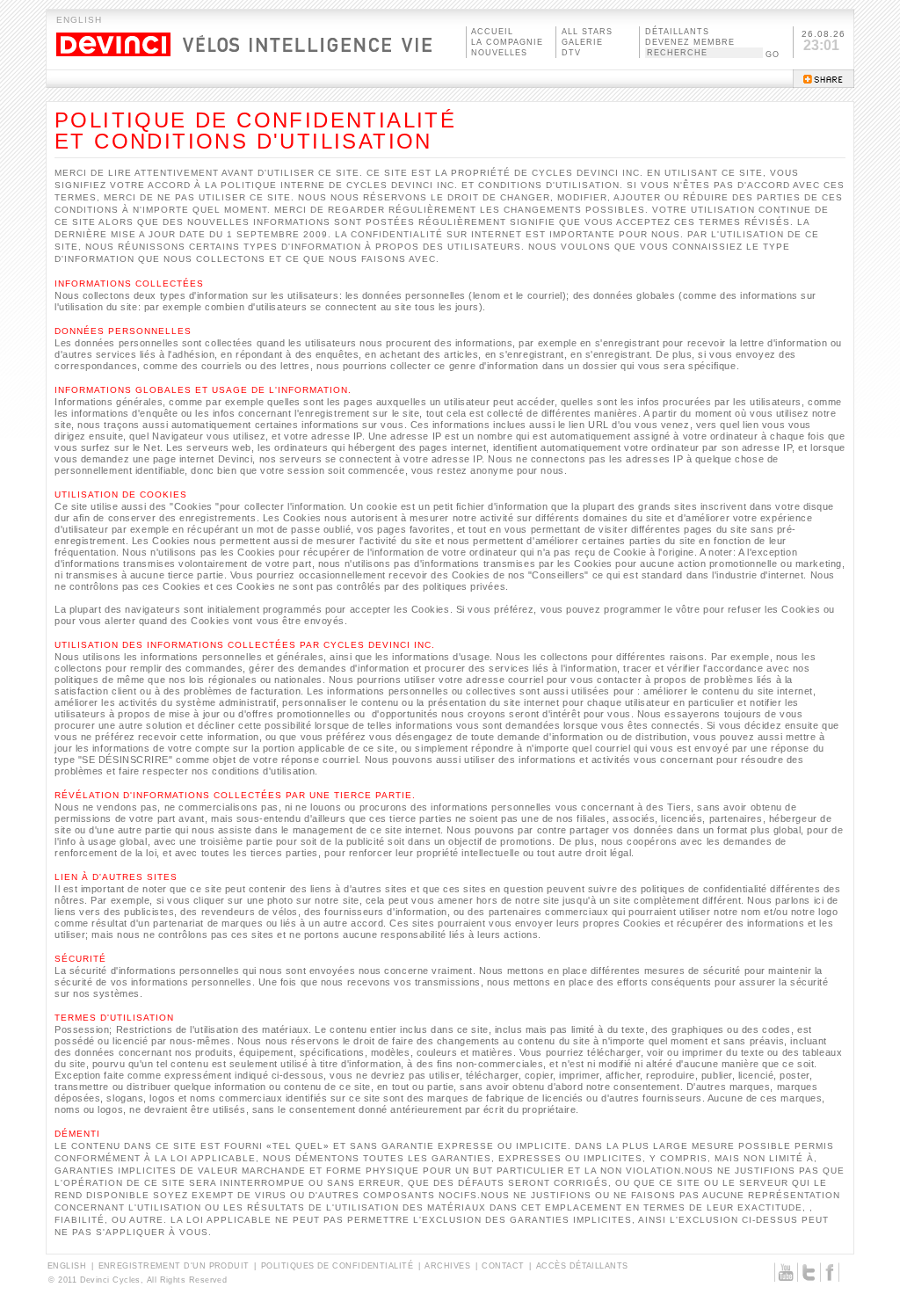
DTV (571, 52)
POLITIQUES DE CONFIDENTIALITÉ (337, 1266)
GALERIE (582, 42)
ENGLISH (79, 20)
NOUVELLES (499, 52)
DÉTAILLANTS (677, 31)
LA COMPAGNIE (507, 42)
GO (773, 54)
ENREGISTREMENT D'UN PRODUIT (174, 1266)
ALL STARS (587, 31)
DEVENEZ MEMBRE (690, 42)
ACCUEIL (492, 31)
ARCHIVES (447, 1266)
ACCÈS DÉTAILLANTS (582, 1266)
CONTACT (503, 1266)
